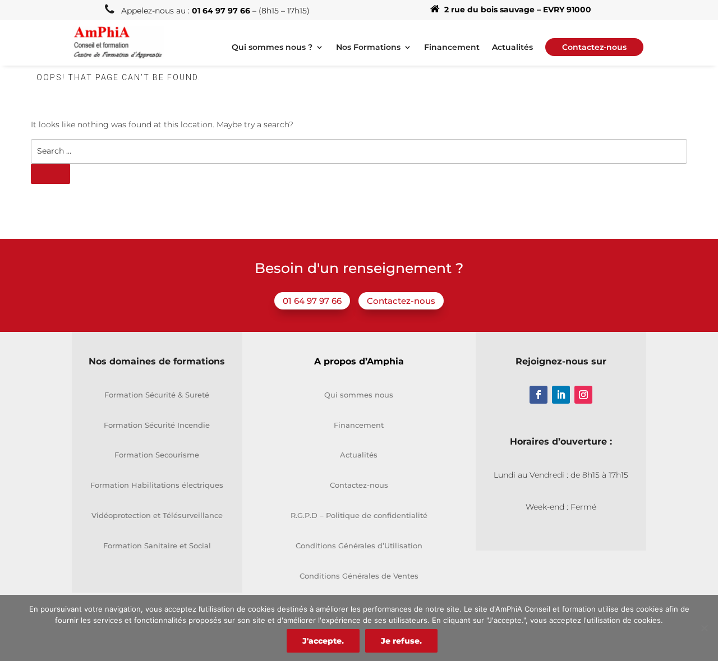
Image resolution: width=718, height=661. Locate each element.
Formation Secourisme (156, 454)
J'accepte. (323, 641)
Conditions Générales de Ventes (359, 575)
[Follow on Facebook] (538, 395)
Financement (452, 47)
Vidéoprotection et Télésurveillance (157, 515)
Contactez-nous (401, 300)
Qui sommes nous (358, 394)
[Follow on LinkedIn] (561, 395)
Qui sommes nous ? (272, 47)
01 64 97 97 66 (312, 300)
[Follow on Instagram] (583, 395)
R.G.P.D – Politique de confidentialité (359, 515)
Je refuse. (401, 641)
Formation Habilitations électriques (156, 484)
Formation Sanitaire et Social (157, 545)
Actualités (512, 47)
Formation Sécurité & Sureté (156, 394)
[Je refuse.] (704, 628)
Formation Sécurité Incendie (157, 424)
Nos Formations (368, 47)
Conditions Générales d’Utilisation (359, 545)
